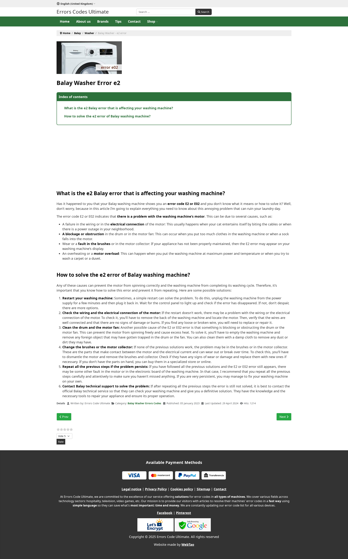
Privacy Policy (156, 489)
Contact (134, 21)
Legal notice (131, 489)
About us (83, 21)
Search (204, 12)
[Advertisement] (165, 154)
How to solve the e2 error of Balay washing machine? (107, 116)
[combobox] (166, 12)
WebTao (187, 544)
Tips (118, 21)
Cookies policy (181, 489)
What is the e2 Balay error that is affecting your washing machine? (118, 108)
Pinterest (183, 513)
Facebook (164, 513)
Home (65, 21)
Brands (103, 21)
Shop (151, 21)
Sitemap (203, 489)
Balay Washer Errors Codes (144, 403)
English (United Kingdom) (77, 3)
